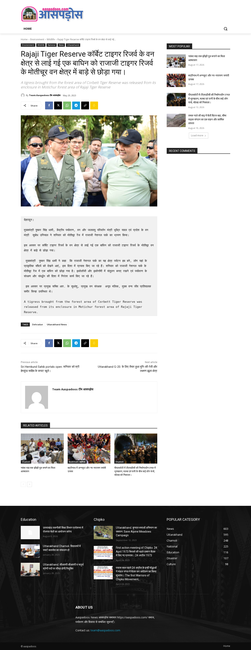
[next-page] (29, 484)
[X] (58, 105)
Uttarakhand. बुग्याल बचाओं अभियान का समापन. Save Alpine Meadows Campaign (136, 531)
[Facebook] (49, 105)
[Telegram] (76, 105)
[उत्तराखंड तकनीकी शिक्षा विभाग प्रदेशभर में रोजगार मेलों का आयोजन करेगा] (30, 532)
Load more (197, 135)
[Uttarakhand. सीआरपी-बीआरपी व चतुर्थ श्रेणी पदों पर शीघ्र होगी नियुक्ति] (30, 569)
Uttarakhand (73, 45)
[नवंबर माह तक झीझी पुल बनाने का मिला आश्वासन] (42, 449)
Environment (37, 39)
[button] (225, 28)
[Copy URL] (85, 105)
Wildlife (51, 39)
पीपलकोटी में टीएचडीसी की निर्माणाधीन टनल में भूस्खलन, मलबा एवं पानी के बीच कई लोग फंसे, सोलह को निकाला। (135, 471)
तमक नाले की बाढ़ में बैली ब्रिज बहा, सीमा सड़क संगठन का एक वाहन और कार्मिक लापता (207, 119)
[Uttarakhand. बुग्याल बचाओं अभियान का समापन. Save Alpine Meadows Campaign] (103, 532)
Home (24, 39)
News (61, 45)
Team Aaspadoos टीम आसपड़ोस (44, 95)
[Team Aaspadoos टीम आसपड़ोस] (23, 95)
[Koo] (94, 105)
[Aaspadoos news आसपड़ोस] (52, 14)
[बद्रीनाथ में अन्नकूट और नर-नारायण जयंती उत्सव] (89, 449)
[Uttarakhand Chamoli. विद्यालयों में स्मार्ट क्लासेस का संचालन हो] (30, 551)
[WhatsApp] (67, 105)
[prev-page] (23, 484)
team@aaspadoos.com (105, 630)
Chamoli (26, 461)
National (51, 45)
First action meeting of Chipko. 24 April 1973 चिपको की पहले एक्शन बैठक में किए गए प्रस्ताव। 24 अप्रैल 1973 (136, 551)
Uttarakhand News (57, 324)
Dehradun (37, 324)
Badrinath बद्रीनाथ (77, 461)
